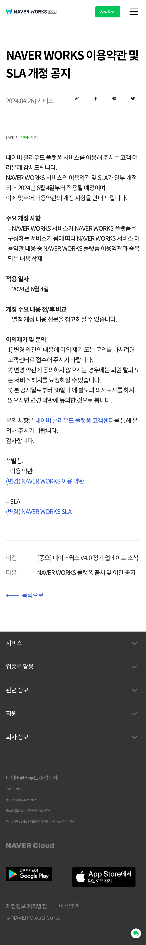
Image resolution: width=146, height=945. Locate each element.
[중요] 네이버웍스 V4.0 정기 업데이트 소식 (87, 558)
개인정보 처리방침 (26, 906)
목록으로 (32, 595)
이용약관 (69, 906)
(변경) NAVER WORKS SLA (38, 512)
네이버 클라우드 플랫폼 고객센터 (74, 421)
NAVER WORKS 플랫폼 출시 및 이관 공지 (86, 573)
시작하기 (108, 12)
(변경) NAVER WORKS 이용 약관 (45, 481)
